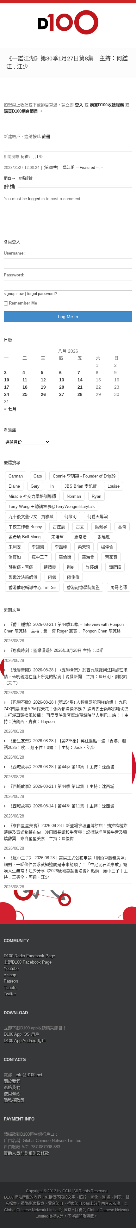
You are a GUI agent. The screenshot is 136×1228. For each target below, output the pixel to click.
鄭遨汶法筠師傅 (23, 577)
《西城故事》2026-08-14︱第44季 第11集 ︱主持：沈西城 (61, 806)
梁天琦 (84, 547)
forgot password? (42, 294)
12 (43, 379)
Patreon (11, 981)
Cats (38, 476)
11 (24, 379)
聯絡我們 (12, 1087)
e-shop (10, 974)
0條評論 (26, 178)
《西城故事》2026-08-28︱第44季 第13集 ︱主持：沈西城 (61, 766)
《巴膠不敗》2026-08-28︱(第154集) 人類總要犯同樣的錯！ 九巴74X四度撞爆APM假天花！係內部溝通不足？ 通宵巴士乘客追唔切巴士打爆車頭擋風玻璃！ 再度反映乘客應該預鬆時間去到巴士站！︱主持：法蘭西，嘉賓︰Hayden (66, 712)
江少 (39, 157)
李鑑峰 (61, 547)
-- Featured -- (87, 167)
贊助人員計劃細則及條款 (26, 1153)
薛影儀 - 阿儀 (21, 567)
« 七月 (10, 408)
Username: (14, 253)
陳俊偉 (73, 577)
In (52, 486)
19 (43, 387)
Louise (114, 486)
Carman (16, 476)
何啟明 (70, 516)
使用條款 (12, 1093)
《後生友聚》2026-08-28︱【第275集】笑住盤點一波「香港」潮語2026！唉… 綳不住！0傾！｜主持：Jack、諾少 (65, 744)
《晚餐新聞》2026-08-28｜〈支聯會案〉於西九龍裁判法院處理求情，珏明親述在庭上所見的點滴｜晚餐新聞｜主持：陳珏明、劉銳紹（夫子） (65, 676)
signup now (14, 294)
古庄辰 (59, 526)
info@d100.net (29, 1074)
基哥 (122, 526)
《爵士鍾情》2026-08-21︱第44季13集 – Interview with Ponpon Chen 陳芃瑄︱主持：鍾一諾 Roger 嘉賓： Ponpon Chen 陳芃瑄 (64, 627)
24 (6, 394)
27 (61, 394)
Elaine (14, 486)
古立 (80, 526)
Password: (14, 275)
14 (80, 379)
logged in (36, 198)
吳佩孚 (101, 526)
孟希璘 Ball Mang (24, 536)
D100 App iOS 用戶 (21, 1034)
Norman (74, 496)
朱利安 (15, 547)
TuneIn (10, 987)
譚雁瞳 (115, 567)
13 (61, 379)
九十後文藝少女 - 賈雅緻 (31, 516)
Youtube (11, 968)
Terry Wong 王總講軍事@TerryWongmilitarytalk (52, 506)
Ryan (96, 496)
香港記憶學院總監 (83, 587)
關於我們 (12, 1081)
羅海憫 (88, 557)
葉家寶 (111, 557)
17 (6, 387)
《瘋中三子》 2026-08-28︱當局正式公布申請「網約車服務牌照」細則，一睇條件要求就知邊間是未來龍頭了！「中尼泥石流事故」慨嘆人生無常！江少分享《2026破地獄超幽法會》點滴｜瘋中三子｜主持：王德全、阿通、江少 (66, 867)
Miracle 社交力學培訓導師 (32, 496)
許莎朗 (92, 567)
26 (43, 394)
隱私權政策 (14, 1100)
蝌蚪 (71, 567)
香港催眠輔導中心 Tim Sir (32, 587)
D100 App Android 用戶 (25, 1040)
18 (25, 387)
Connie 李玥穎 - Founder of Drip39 (84, 476)
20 (61, 387)
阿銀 (52, 577)
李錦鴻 (38, 547)
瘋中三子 (40, 557)
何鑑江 (26, 157)
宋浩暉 (57, 536)
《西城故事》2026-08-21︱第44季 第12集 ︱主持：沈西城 (61, 786)
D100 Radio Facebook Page (29, 955)
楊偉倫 (107, 547)
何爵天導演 (97, 516)
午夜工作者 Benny (25, 526)
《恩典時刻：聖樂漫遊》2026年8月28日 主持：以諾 (56, 650)
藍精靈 (50, 567)
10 (6, 379)
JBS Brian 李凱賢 (81, 486)
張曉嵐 (103, 536)
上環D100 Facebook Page (28, 962)
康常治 (80, 536)
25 (25, 394)
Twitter (10, 993)
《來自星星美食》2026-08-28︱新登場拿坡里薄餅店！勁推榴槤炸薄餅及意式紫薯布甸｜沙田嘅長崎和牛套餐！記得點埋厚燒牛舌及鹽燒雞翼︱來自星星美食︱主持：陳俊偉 (65, 832)
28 (80, 394)
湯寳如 (15, 557)
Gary (35, 486)
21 (80, 387)
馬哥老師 (118, 587)
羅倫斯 (65, 557)
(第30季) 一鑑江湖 (59, 167)
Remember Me (23, 303)
